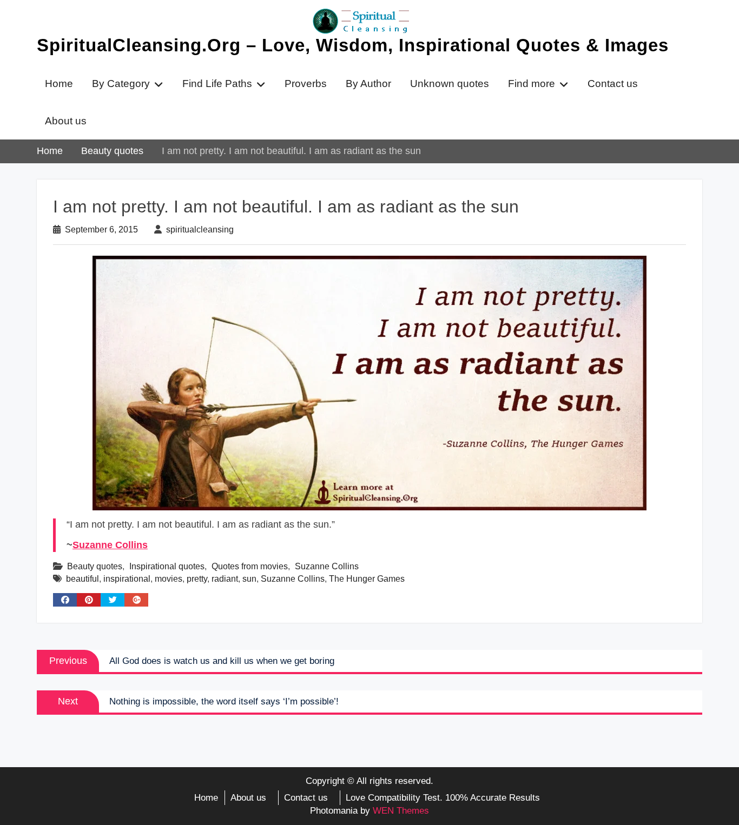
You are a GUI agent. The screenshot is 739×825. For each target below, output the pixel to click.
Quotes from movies (250, 566)
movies (168, 578)
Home (59, 83)
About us (66, 121)
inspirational (126, 578)
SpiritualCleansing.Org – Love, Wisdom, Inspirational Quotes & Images (353, 45)
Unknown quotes (449, 83)
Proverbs (306, 83)
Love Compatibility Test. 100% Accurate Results (443, 798)
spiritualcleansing (200, 229)
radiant (225, 578)
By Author (368, 83)
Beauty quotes (94, 566)
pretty (197, 578)
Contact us (613, 83)
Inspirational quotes (166, 566)
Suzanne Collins (110, 545)
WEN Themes (401, 811)
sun (249, 578)
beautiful (82, 578)
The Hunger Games (367, 578)
